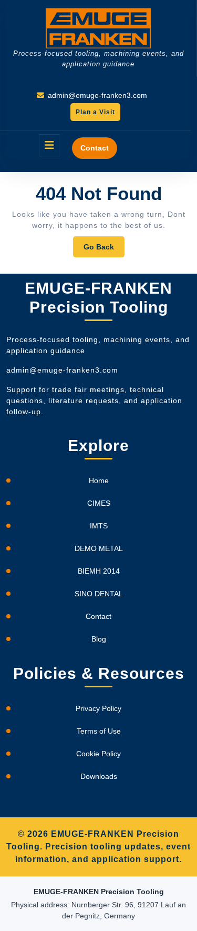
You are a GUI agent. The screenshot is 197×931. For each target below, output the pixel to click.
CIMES (98, 503)
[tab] (49, 145)
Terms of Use (99, 731)
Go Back (104, 249)
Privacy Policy (98, 708)
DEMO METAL (99, 548)
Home (99, 480)
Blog (98, 639)
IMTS (99, 526)
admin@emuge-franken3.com (97, 95)
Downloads (98, 776)
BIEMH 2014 (99, 571)
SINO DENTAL (99, 593)
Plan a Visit (92, 114)
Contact (94, 148)
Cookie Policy (98, 753)
